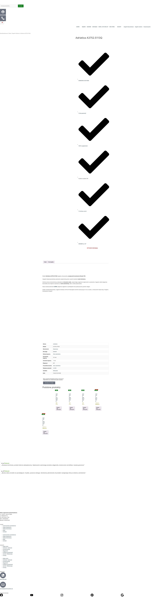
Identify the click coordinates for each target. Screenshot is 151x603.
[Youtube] (31, 595)
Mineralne (55, 370)
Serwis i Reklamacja (7, 554)
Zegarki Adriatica (16, 33)
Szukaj (20, 6)
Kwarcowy (55, 349)
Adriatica (55, 344)
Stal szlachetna (56, 354)
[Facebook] (1, 595)
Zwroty (4, 555)
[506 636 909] (3, 575)
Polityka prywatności (8, 552)
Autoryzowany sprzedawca (9, 525)
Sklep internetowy (7, 528)
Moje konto (5, 546)
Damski (55, 351)
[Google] (122, 595)
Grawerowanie (6, 549)
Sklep (10, 33)
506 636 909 (3, 579)
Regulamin (5, 550)
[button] (49, 383)
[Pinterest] (92, 595)
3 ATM (54, 368)
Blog (4, 530)
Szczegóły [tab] (50, 262)
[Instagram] (61, 595)
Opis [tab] (45, 262)
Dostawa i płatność (7, 547)
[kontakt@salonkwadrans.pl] (3, 585)
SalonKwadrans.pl (4, 33)
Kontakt (5, 531)
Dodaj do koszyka (59, 408)
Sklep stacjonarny (7, 527)
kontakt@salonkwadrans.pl (6, 588)
